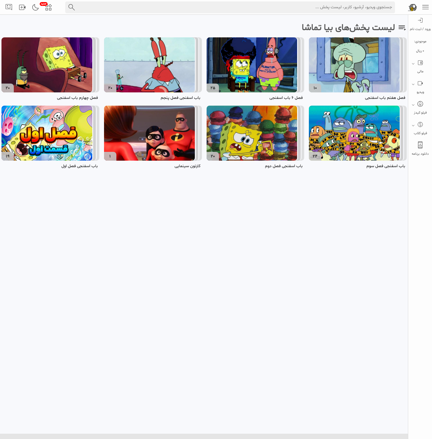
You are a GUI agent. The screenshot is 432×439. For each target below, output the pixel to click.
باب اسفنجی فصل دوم (284, 166)
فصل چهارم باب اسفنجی (77, 98)
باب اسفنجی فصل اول (79, 166)
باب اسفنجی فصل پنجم (180, 98)
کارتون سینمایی (187, 166)
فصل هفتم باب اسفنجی (385, 98)
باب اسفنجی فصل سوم (385, 166)
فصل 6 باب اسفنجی (286, 98)
